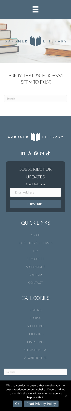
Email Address (35, 184)
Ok (17, 404)
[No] (66, 396)
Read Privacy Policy (41, 404)
